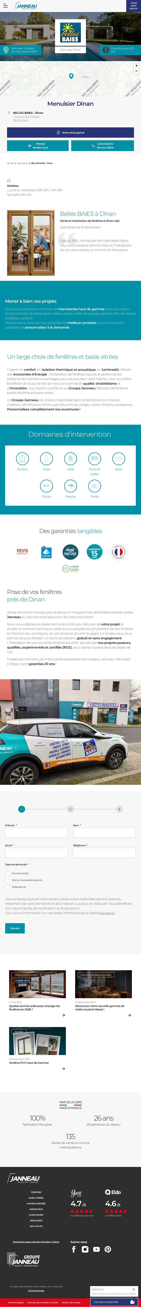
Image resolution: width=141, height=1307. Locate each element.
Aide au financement (26, 974)
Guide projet (36, 1215)
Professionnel (19, 887)
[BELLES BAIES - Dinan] (71, 76)
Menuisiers (36, 1220)
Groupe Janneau (36, 1290)
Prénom (10, 825)
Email (8, 845)
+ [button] (136, 66)
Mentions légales (16, 1302)
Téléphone (79, 845)
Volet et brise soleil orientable (96, 974)
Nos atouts (36, 1226)
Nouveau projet (20, 873)
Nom (76, 825)
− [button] (136, 71)
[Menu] (5, 5)
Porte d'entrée (22, 980)
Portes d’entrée (36, 1203)
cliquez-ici (107, 913)
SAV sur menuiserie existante (27, 880)
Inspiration (36, 1209)
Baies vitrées (36, 1198)
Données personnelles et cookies (42, 1302)
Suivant (15, 928)
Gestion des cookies (71, 1302)
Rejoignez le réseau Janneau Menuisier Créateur (36, 1242)
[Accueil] (25, 6)
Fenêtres (36, 1192)
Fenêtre (49, 974)
